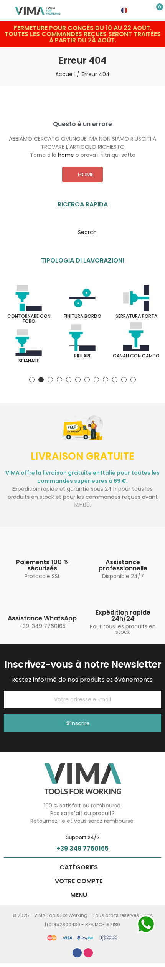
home (66, 155)
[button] (82, 174)
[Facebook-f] (77, 952)
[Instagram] (88, 952)
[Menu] (7, 10)
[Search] (146, 10)
